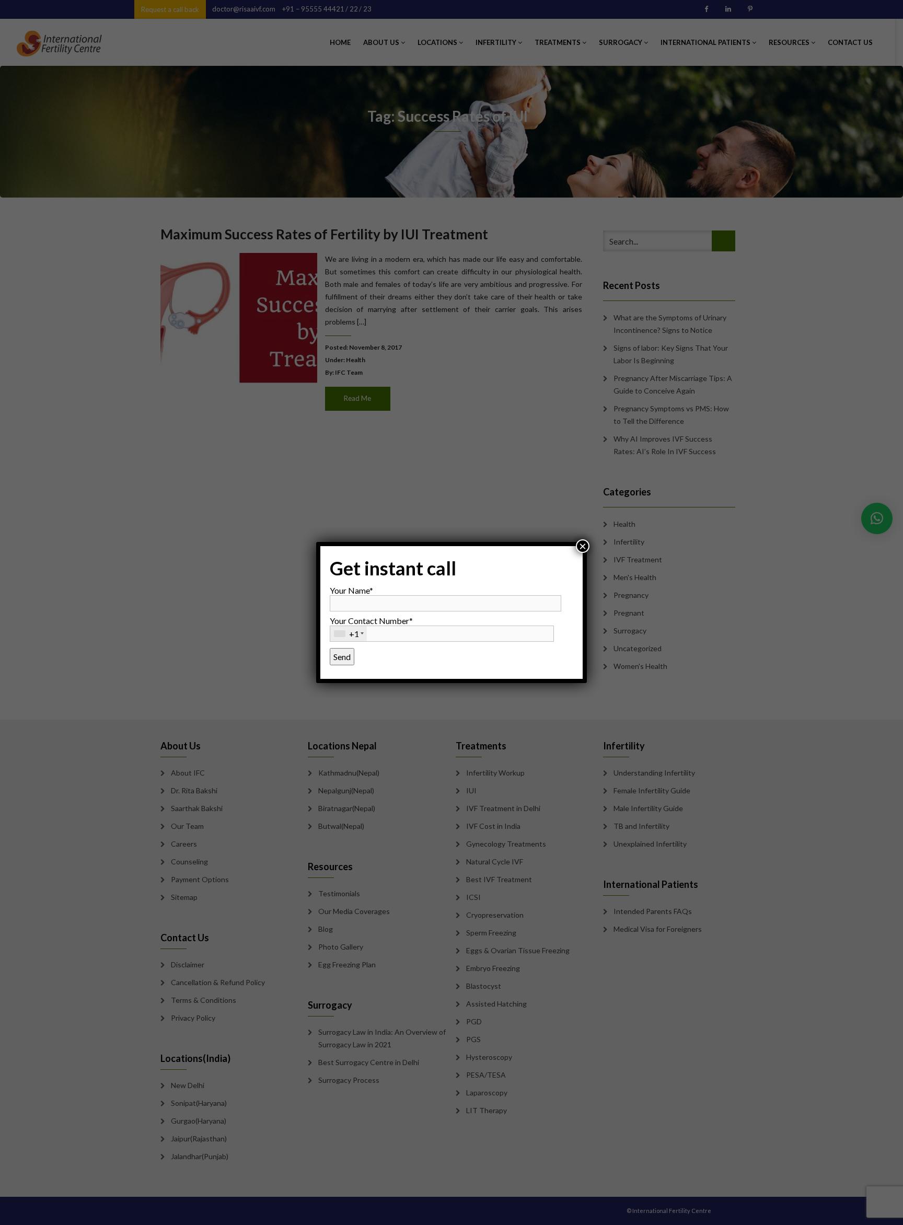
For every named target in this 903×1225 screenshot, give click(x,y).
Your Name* (351, 590)
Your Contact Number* (371, 627)
